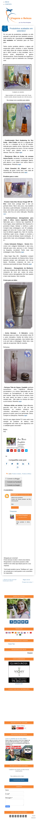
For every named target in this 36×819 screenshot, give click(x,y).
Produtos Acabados (16, 473)
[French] (10, 633)
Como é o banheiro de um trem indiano (16, 738)
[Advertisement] (17, 707)
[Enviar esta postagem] (6, 456)
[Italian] (19, 633)
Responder (15, 507)
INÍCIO (7, 2)
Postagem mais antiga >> (27, 582)
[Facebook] (11, 622)
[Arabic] (20, 635)
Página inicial (26, 579)
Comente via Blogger (13, 478)
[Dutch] (22, 633)
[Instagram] (19, 622)
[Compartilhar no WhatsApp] (17, 467)
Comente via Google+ (13, 485)
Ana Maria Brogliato (21, 440)
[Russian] (25, 633)
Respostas (13, 511)
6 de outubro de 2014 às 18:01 (24, 494)
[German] (13, 633)
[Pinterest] (23, 622)
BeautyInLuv (14, 494)
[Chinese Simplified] (31, 633)
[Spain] (16, 633)
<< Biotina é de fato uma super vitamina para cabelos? (9, 580)
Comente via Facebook (14, 482)
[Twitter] (26, 622)
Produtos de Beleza (26, 473)
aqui (4, 214)
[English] (7, 633)
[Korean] (17, 635)
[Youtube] (15, 622)
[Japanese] (28, 633)
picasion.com (19, 683)
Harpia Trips (11, 644)
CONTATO (8, 4)
